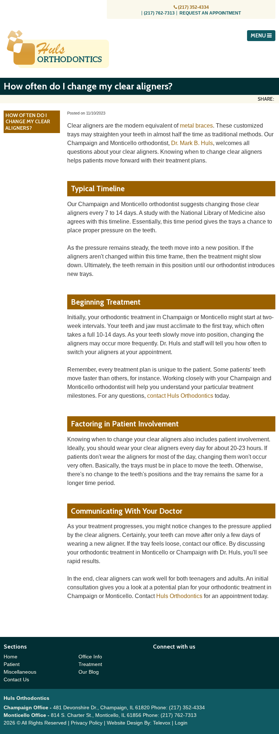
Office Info (90, 656)
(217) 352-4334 (193, 7)
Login (181, 723)
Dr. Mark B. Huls (192, 143)
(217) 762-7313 (159, 13)
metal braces (196, 126)
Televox (161, 723)
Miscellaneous (20, 672)
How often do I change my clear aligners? (27, 121)
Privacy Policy (86, 723)
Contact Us (16, 679)
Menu (259, 35)
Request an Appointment (210, 13)
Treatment (90, 664)
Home (10, 656)
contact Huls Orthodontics (180, 396)
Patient (12, 664)
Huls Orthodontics (179, 596)
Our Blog (88, 672)
